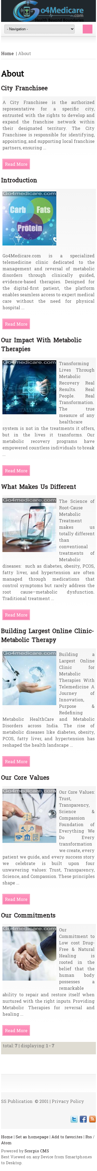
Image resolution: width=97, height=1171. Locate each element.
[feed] (92, 1119)
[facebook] (83, 1119)
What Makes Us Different (38, 486)
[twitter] (74, 1119)
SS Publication (17, 1101)
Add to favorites (66, 1136)
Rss (88, 1136)
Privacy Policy (68, 1101)
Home (7, 53)
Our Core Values (25, 777)
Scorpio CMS (37, 1150)
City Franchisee (24, 88)
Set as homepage (32, 1136)
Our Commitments (28, 915)
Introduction (19, 180)
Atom (6, 1142)
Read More (16, 164)
